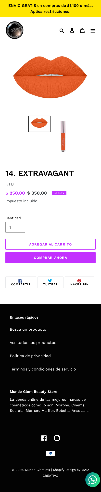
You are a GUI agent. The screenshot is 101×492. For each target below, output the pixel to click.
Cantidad (13, 218)
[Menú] (93, 30)
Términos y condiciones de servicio (43, 369)
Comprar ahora (50, 258)
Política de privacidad (30, 356)
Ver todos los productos (33, 342)
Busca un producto (28, 329)
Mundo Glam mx (37, 470)
